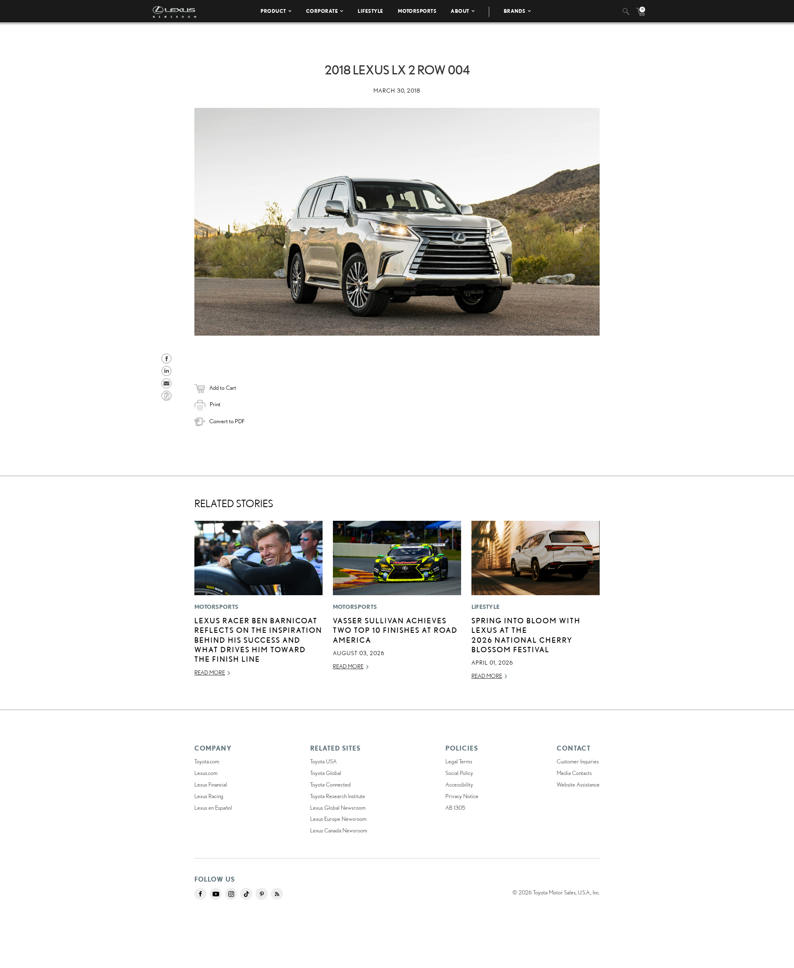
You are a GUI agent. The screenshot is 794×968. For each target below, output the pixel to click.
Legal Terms (458, 761)
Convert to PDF (226, 421)
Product (273, 11)
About (460, 11)
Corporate (322, 11)
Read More (209, 672)
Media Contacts (574, 773)
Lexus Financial (210, 784)
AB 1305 (455, 807)
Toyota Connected (330, 784)
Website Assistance (578, 784)
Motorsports (417, 11)
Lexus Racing (208, 796)
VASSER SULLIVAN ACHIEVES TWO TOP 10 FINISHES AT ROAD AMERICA (395, 630)
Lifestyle (370, 11)
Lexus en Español (213, 807)
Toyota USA (323, 761)
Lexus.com (206, 773)
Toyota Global (325, 773)
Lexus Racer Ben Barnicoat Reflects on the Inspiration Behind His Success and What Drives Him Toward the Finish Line (258, 639)
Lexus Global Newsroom (338, 807)
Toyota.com (206, 761)
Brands (515, 11)
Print (215, 404)
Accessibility (459, 784)
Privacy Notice (461, 796)
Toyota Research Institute (337, 796)
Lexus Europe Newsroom (338, 818)
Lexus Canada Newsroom (338, 830)
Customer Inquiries (578, 761)
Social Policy (459, 773)
